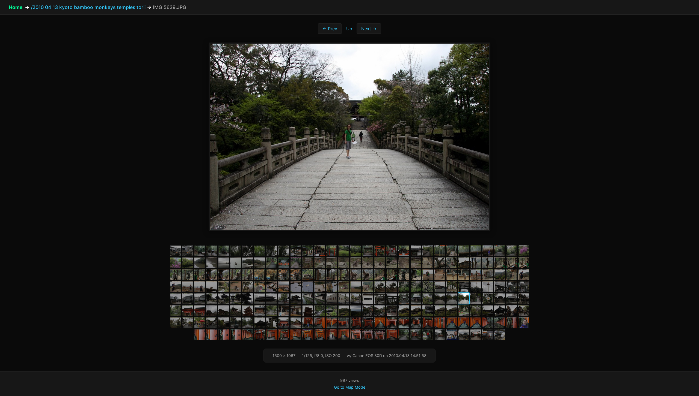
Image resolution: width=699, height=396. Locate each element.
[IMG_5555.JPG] (367, 274)
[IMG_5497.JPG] (415, 250)
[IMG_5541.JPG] (199, 274)
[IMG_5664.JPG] (307, 310)
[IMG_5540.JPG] (187, 274)
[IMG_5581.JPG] (499, 274)
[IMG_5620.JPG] (247, 298)
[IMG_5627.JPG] (319, 298)
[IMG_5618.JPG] (223, 298)
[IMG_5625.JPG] (295, 298)
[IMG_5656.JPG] (223, 310)
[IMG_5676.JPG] (439, 310)
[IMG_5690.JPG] (199, 322)
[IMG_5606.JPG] (439, 286)
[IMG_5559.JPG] (415, 274)
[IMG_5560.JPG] (427, 274)
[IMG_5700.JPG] (319, 322)
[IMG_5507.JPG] (523, 250)
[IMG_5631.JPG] (367, 298)
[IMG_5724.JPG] (223, 334)
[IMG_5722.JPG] (199, 334)
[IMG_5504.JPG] (487, 250)
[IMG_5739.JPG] (391, 334)
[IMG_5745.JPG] (439, 334)
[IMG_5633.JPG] (391, 298)
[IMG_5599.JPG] (355, 286)
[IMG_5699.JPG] (307, 322)
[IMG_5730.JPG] (283, 334)
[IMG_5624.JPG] (283, 298)
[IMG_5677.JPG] (451, 310)
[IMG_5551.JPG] (319, 274)
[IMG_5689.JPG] (187, 322)
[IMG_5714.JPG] (463, 322)
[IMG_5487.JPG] (295, 250)
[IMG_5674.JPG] (415, 310)
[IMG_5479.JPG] (199, 250)
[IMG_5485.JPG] (271, 250)
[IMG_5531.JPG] (439, 262)
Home (16, 7)
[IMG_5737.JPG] (367, 334)
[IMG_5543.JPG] (223, 274)
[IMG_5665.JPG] (319, 310)
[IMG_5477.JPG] (175, 250)
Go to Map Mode (349, 387)
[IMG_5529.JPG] (415, 262)
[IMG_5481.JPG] (223, 250)
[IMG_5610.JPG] (487, 286)
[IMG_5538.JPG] (523, 262)
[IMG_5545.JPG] (247, 274)
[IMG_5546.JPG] (259, 274)
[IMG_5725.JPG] (235, 334)
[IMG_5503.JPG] (475, 250)
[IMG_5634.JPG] (403, 298)
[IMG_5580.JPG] (487, 274)
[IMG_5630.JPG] (355, 298)
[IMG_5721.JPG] (523, 322)
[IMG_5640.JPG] (475, 298)
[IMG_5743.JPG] (415, 334)
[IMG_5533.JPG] (463, 262)
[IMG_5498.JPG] (427, 250)
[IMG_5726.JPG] (247, 334)
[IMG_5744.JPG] (427, 334)
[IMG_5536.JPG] (499, 262)
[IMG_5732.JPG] (307, 334)
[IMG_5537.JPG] (511, 262)
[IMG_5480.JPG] (211, 250)
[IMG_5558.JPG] (403, 274)
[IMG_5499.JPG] (439, 250)
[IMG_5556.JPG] (379, 274)
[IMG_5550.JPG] (307, 274)
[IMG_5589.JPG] (235, 286)
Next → (369, 28)
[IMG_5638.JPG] (451, 298)
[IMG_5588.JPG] (223, 286)
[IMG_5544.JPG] (235, 274)
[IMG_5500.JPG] (451, 250)
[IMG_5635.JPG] (415, 298)
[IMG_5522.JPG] (331, 262)
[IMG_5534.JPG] (475, 262)
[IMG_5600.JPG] (367, 286)
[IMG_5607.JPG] (451, 286)
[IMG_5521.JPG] (319, 262)
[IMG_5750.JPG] (499, 334)
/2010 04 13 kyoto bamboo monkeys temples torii (88, 7)
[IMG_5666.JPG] (331, 310)
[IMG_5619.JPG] (235, 298)
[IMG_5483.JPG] (247, 250)
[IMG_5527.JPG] (391, 262)
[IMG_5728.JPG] (259, 334)
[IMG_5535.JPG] (487, 262)
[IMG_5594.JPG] (295, 286)
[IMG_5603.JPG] (403, 286)
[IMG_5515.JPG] (247, 262)
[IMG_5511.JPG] (199, 262)
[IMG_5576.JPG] (439, 274)
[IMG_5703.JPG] (343, 322)
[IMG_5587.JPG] (211, 286)
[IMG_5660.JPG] (259, 310)
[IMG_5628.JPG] (331, 298)
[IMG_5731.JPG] (295, 334)
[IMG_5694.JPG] (247, 322)
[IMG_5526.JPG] (379, 262)
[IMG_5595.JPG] (307, 286)
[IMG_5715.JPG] (475, 322)
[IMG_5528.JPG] (403, 262)
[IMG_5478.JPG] (187, 250)
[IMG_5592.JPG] (271, 286)
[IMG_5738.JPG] (379, 334)
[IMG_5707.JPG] (391, 322)
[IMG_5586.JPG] (199, 286)
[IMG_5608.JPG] (463, 286)
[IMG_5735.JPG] (343, 334)
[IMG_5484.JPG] (259, 250)
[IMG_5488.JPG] (307, 250)
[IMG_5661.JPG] (271, 310)
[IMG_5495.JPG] (391, 250)
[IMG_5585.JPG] (187, 286)
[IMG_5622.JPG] (271, 298)
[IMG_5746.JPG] (451, 334)
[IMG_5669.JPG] (367, 310)
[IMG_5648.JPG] (187, 310)
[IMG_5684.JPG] (499, 310)
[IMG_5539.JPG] (175, 274)
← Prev (329, 28)
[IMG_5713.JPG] (451, 322)
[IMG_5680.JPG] (463, 310)
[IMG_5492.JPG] (355, 250)
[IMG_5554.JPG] (355, 274)
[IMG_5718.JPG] (499, 322)
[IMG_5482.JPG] (235, 250)
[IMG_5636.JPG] (427, 298)
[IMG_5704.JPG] (355, 322)
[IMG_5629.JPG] (343, 298)
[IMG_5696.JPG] (271, 322)
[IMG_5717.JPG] (487, 322)
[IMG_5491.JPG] (343, 250)
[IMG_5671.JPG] (391, 310)
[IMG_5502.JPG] (463, 250)
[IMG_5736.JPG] (355, 334)
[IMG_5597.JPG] (331, 286)
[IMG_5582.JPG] (511, 274)
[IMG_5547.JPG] (271, 274)
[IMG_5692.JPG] (223, 322)
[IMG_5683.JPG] (487, 310)
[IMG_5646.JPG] (523, 298)
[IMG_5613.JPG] (523, 286)
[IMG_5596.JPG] (319, 286)
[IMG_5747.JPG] (463, 334)
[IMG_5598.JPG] (343, 286)
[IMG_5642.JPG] (499, 298)
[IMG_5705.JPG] (367, 322)
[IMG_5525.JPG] (367, 262)
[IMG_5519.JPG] (295, 262)
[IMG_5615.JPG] (187, 298)
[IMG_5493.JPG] (367, 250)
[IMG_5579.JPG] (475, 274)
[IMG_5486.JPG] (283, 250)
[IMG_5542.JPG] (211, 274)
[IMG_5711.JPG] (427, 322)
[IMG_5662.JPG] (283, 310)
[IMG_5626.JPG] (307, 298)
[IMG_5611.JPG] (499, 286)
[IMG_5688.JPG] (175, 322)
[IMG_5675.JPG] (427, 310)
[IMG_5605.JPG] (427, 286)
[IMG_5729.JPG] (271, 334)
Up (349, 28)
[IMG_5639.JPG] (464, 298)
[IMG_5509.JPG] (175, 262)
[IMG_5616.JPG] (199, 298)
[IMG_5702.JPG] (331, 322)
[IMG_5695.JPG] (259, 322)
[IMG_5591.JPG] (259, 286)
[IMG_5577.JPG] (451, 274)
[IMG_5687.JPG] (523, 310)
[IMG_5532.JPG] (451, 262)
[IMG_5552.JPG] (331, 274)
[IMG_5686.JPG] (511, 310)
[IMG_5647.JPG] (175, 310)
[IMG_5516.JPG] (259, 262)
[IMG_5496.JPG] (403, 250)
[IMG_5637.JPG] (439, 298)
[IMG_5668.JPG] (355, 310)
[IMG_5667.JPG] (343, 310)
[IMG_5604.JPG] (415, 286)
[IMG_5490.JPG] (331, 250)
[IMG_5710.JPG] (415, 322)
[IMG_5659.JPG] (247, 310)
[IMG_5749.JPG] (487, 334)
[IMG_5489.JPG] (319, 250)
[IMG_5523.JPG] (343, 262)
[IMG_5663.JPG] (295, 310)
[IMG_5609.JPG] (475, 286)
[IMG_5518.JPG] (283, 262)
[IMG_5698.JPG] (295, 322)
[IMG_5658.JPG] (235, 310)
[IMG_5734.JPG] (331, 334)
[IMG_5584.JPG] (175, 286)
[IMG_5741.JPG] (403, 334)
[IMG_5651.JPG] (199, 310)
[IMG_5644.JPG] (511, 298)
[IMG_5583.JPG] (523, 274)
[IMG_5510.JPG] (187, 262)
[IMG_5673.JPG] (403, 310)
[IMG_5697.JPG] (283, 322)
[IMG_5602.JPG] (391, 286)
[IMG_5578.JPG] (463, 274)
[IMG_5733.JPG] (319, 334)
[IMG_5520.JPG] (307, 262)
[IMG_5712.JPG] (439, 322)
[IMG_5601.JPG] (379, 286)
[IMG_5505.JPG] (499, 250)
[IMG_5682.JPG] (475, 310)
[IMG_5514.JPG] (235, 262)
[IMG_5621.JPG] (259, 298)
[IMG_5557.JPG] (391, 274)
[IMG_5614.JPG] (175, 298)
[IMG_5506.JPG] (511, 250)
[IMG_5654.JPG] (211, 310)
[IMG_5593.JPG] (283, 286)
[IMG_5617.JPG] (211, 298)
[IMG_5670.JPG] (379, 310)
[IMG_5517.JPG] (271, 262)
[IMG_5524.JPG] (355, 262)
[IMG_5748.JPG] (475, 334)
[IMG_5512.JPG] (211, 262)
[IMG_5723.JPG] (211, 334)
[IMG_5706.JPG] (379, 322)
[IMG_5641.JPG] (487, 298)
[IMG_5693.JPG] (235, 322)
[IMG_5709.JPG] (403, 322)
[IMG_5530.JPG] (427, 262)
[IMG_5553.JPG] (343, 274)
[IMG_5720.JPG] (511, 322)
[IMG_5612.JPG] (511, 286)
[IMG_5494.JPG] (379, 250)
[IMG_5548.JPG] (283, 274)
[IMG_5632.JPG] (379, 298)
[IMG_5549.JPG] (295, 274)
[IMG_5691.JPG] (211, 322)
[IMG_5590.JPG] (247, 286)
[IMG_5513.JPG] (223, 262)
